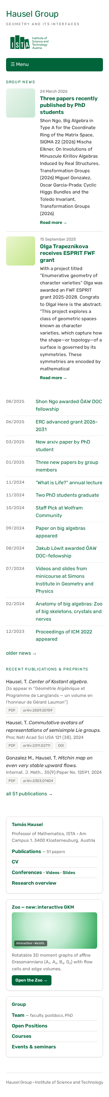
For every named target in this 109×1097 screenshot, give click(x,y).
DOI (61, 745)
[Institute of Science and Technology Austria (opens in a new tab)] (29, 42)
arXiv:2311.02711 (36, 745)
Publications (26, 851)
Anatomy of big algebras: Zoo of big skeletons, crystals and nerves (69, 611)
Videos (52, 872)
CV (15, 862)
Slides (69, 872)
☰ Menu (20, 64)
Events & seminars (34, 1047)
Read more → (53, 222)
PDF (11, 710)
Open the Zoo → (31, 980)
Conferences (27, 872)
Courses (21, 1036)
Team (18, 1015)
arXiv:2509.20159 (37, 710)
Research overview (34, 883)
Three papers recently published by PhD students (68, 105)
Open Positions (30, 1026)
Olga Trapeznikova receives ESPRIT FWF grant (67, 253)
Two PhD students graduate (67, 495)
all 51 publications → (29, 794)
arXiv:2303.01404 (38, 781)
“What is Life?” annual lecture (69, 482)
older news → (21, 653)
